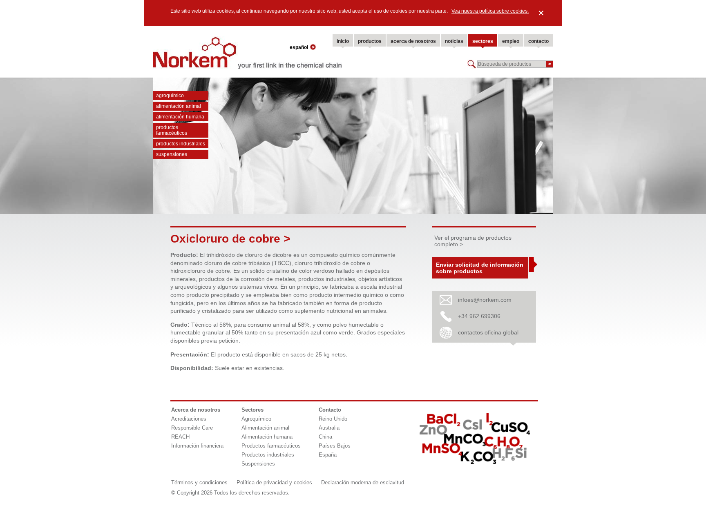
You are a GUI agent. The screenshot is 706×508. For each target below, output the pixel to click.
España (328, 455)
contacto (538, 41)
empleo (510, 41)
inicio (343, 41)
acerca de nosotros (413, 41)
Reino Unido (333, 419)
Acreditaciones (188, 419)
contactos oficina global (488, 332)
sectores (482, 41)
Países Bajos (335, 446)
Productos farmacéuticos (171, 130)
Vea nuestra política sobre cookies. (490, 11)
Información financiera (197, 446)
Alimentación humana (180, 117)
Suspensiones (171, 154)
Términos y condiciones (199, 482)
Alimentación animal (178, 106)
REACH (180, 437)
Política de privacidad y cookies (274, 482)
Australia (329, 428)
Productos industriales (180, 144)
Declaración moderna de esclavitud (362, 482)
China (325, 437)
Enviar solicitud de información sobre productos (479, 267)
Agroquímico (170, 95)
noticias (454, 41)
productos (370, 41)
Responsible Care (192, 428)
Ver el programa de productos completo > (473, 240)
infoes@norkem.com (485, 299)
